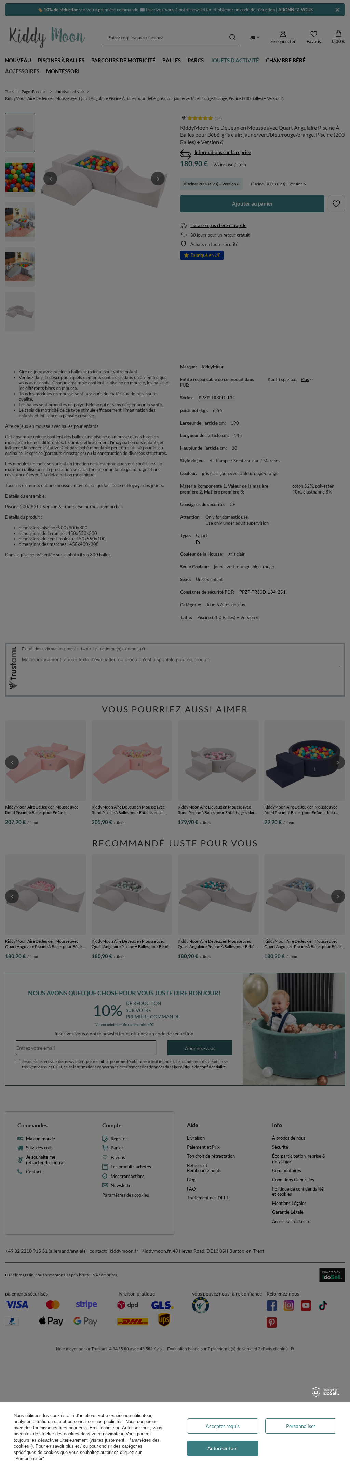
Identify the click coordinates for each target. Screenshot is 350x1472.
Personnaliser (300, 1426)
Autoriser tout (222, 1448)
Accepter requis (223, 1426)
